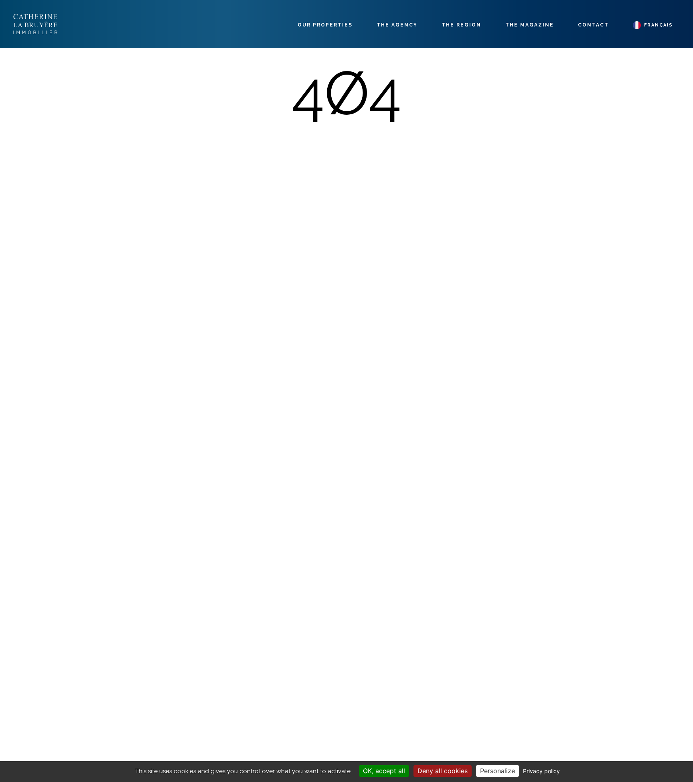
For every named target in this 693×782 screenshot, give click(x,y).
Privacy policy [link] (541, 771)
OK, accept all (384, 771)
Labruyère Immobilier (35, 24)
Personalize (497, 771)
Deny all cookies (442, 771)
